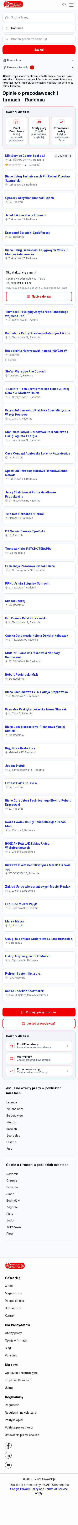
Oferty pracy (13, 1333)
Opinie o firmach (16, 1340)
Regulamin (12, 1405)
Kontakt (10, 1315)
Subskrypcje (13, 1308)
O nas (9, 1286)
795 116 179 (24, 282)
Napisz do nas (41, 296)
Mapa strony (13, 1293)
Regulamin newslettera (20, 1412)
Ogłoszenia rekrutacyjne (21, 1372)
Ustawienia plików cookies (22, 1435)
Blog (8, 1348)
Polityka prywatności (19, 1427)
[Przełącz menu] (71, 5)
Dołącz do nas (14, 1300)
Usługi (9, 1387)
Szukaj (39, 49)
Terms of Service (56, 1489)
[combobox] (41, 17)
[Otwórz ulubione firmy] (64, 5)
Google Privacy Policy (24, 1489)
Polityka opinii (14, 1420)
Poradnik (11, 1355)
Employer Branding (18, 1380)
